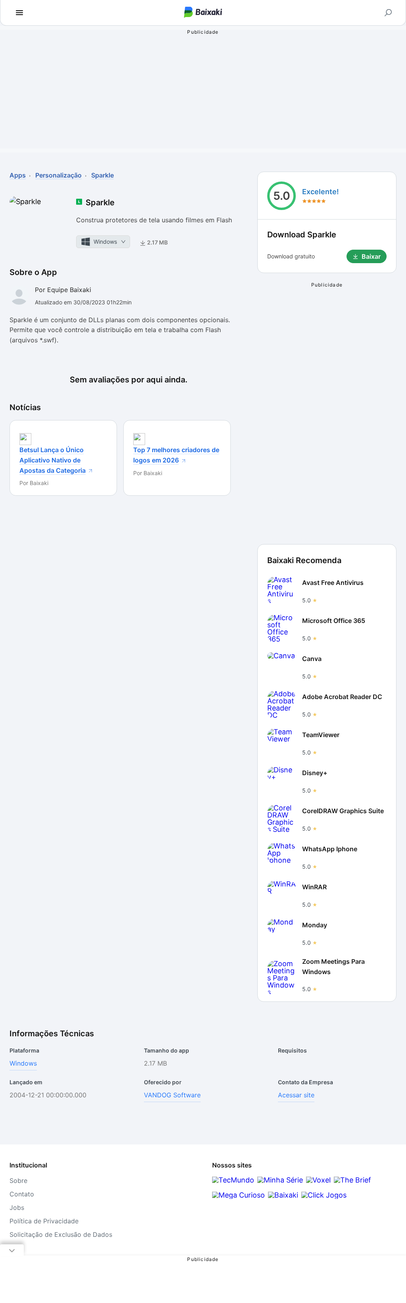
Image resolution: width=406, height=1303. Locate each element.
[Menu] (19, 12)
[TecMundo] (233, 1180)
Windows (23, 1063)
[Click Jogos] (324, 1195)
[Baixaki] (283, 1195)
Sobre (18, 1180)
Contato (22, 1194)
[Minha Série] (280, 1180)
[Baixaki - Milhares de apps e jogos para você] (203, 13)
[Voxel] (318, 1180)
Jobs (17, 1207)
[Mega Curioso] (238, 1195)
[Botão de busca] (388, 12)
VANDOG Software (172, 1095)
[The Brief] (352, 1180)
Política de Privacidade (44, 1221)
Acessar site (296, 1095)
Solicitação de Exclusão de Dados (61, 1234)
